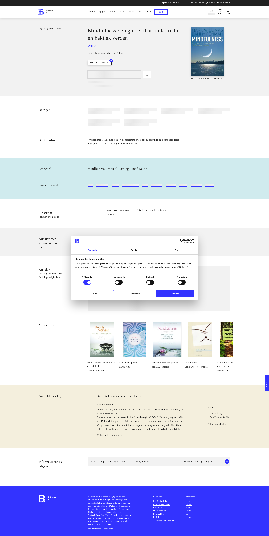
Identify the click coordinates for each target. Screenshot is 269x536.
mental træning (118, 169)
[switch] (119, 282)
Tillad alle (174, 294)
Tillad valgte (134, 294)
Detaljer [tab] (134, 250)
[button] (159, 461)
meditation (139, 169)
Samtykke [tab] (92, 250)
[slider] (207, 53)
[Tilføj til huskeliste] (147, 74)
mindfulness (96, 169)
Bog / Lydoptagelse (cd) (99, 62)
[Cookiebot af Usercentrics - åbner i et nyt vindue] (182, 241)
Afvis (94, 294)
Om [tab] (176, 250)
